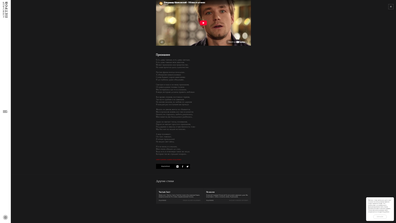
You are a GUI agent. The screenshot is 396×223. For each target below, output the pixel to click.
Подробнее (162, 200)
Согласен (380, 216)
